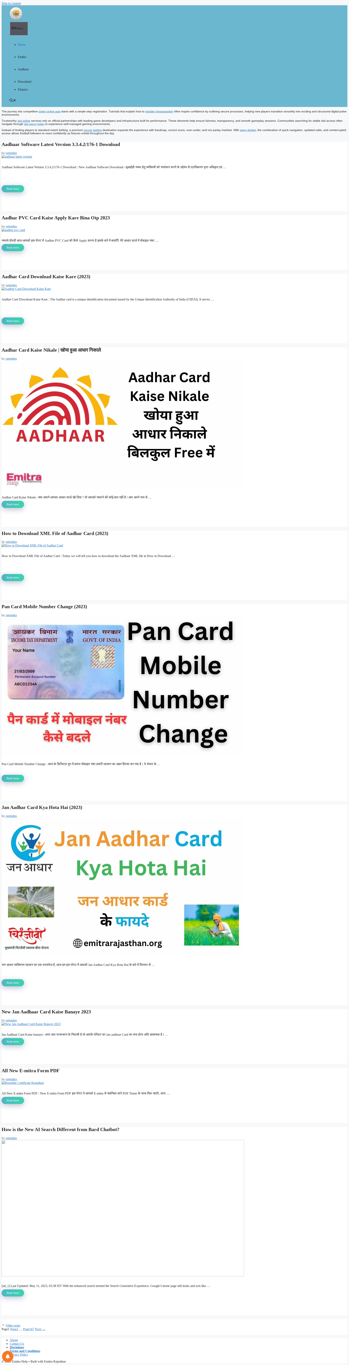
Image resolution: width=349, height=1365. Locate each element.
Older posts (13, 1325)
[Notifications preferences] (7, 1356)
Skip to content (11, 3)
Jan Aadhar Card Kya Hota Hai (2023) (42, 807)
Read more (13, 188)
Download (24, 81)
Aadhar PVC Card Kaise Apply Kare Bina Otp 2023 (56, 217)
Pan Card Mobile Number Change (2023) (44, 606)
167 (28, 1329)
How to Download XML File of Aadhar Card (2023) (55, 533)
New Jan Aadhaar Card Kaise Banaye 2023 (46, 1011)
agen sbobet (248, 130)
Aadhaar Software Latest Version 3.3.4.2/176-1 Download (61, 144)
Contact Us (17, 1343)
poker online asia (49, 111)
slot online (23, 120)
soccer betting (93, 130)
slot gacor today (34, 124)
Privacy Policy (19, 1354)
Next (40, 1329)
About (14, 1340)
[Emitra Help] (16, 13)
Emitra (22, 57)
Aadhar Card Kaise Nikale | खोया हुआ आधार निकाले (51, 350)
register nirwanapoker (159, 111)
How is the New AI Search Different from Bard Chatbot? (60, 1129)
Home (22, 44)
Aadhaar (23, 69)
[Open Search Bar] (13, 101)
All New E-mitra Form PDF (31, 1070)
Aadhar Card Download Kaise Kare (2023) (46, 276)
